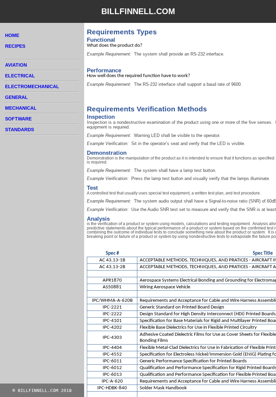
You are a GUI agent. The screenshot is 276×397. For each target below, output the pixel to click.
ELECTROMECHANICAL (32, 86)
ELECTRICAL (20, 75)
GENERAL (16, 97)
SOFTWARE (18, 118)
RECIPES (15, 46)
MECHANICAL (21, 108)
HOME (12, 35)
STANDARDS (19, 129)
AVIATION (16, 65)
